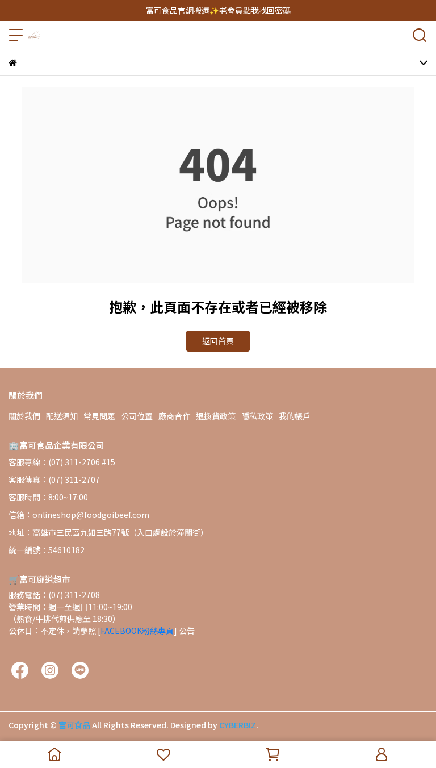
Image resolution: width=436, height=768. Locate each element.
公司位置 (137, 415)
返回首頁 (218, 341)
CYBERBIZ (237, 725)
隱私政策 (257, 415)
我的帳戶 (295, 415)
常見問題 (99, 415)
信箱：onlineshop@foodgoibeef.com (79, 514)
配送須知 (62, 415)
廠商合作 (174, 415)
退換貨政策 (216, 415)
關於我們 (24, 415)
